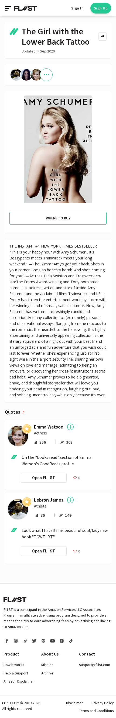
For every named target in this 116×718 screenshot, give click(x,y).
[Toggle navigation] (8, 8)
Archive (47, 673)
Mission (47, 664)
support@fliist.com (94, 664)
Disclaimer (74, 702)
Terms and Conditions (96, 710)
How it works (14, 664)
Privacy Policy (102, 702)
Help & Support (16, 673)
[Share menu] (102, 36)
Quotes (12, 412)
